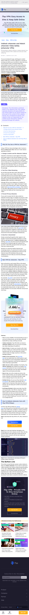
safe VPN (8, 241)
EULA (10, 607)
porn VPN (21, 228)
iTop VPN (10, 277)
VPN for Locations (19, 540)
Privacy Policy (4, 607)
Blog (7, 40)
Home (3, 40)
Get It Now (14, 312)
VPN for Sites (13, 40)
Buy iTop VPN (14, 29)
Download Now (14, 33)
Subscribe (23, 577)
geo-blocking (17, 284)
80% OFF (23, 612)
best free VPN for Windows (14, 187)
